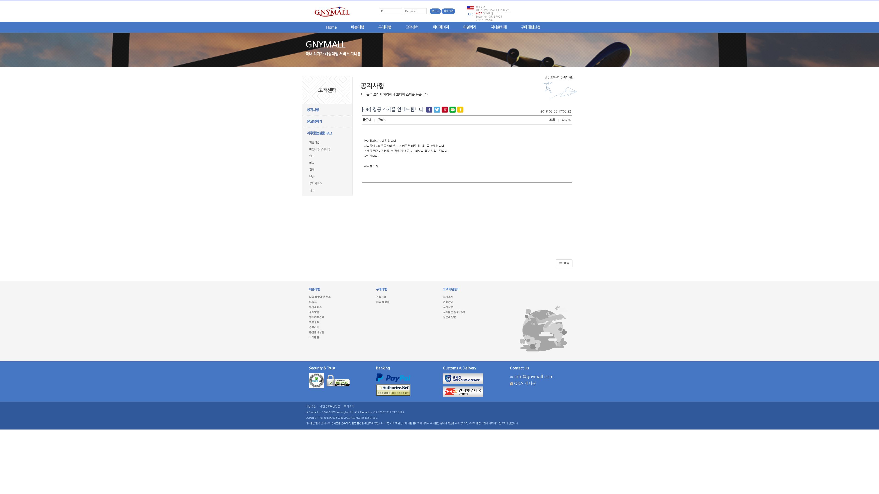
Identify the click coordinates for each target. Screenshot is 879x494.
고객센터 (412, 27)
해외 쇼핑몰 (382, 301)
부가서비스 (315, 183)
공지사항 (313, 110)
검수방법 (314, 312)
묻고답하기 (314, 121)
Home (331, 27)
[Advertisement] (467, 219)
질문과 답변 (449, 317)
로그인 (435, 11)
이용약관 (311, 406)
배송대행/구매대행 (319, 149)
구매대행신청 (530, 27)
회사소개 (448, 296)
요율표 (313, 301)
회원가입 (448, 11)
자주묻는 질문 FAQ (454, 312)
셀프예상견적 (316, 317)
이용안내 (448, 301)
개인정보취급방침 (330, 406)
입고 (311, 156)
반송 (311, 176)
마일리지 (469, 27)
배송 (311, 162)
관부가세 (314, 327)
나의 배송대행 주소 (320, 296)
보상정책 (314, 322)
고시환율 (314, 337)
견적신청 (381, 296)
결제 (311, 169)
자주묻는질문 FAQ (319, 133)
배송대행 (357, 27)
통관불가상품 (316, 332)
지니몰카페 (499, 27)
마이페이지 (441, 27)
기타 (311, 190)
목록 (566, 263)
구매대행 (384, 27)
